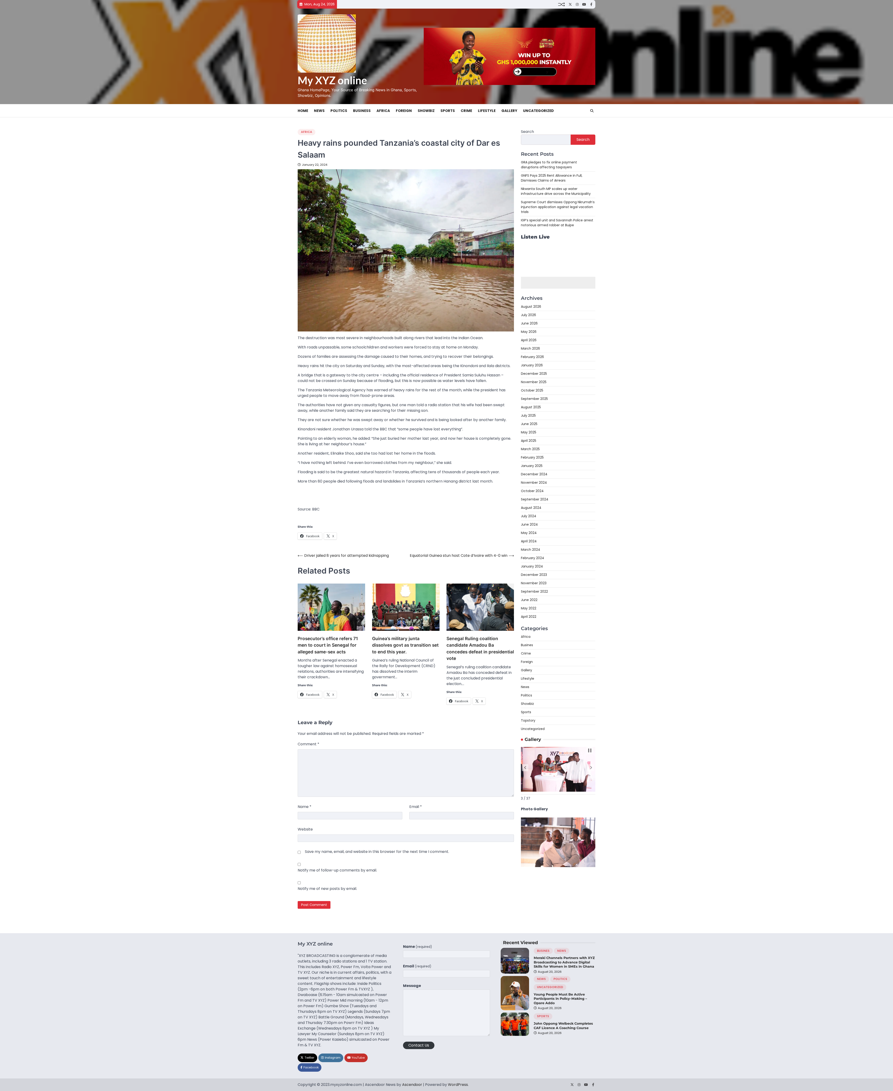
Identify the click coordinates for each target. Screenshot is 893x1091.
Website (305, 829)
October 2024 (532, 491)
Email (415, 806)
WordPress (458, 1084)
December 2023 (534, 574)
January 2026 (532, 365)
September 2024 (534, 499)
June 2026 (529, 323)
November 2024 (534, 482)
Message (412, 985)
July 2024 (528, 516)
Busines (527, 645)
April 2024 (529, 541)
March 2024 (530, 549)
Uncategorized (538, 110)
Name (304, 806)
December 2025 (534, 373)
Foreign (404, 110)
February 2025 (532, 457)
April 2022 (528, 616)
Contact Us (418, 1045)
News (319, 110)
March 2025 (530, 449)
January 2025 (532, 465)
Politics (338, 110)
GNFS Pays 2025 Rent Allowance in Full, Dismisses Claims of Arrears (551, 178)
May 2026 (528, 331)
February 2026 (532, 357)
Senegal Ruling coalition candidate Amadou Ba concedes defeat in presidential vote (480, 648)
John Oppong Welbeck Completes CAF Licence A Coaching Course (563, 1025)
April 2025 (528, 440)
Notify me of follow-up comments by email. (337, 870)
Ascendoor (412, 1084)
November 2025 (533, 382)
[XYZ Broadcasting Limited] (558, 865)
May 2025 (528, 432)
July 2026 (528, 315)
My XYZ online (332, 80)
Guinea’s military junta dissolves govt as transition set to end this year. (405, 645)
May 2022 (528, 608)
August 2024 (531, 507)
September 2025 (534, 398)
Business (362, 110)
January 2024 (532, 566)
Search (527, 131)
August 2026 (531, 306)
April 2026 (528, 340)
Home (303, 110)
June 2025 (529, 424)
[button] (525, 767)
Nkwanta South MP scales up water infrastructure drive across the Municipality (556, 191)
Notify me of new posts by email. (327, 888)
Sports (447, 110)
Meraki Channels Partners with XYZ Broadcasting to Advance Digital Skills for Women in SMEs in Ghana (564, 962)
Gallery (509, 110)
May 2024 (529, 532)
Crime (466, 110)
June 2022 (529, 600)
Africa (383, 110)
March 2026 (530, 348)
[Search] (591, 110)
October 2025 (532, 390)
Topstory (528, 720)
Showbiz (426, 110)
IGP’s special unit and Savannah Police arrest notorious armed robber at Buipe (557, 222)
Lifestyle (487, 110)
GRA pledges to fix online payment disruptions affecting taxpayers (549, 164)
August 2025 (531, 407)
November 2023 (533, 583)
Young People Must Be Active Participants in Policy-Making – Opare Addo (560, 998)
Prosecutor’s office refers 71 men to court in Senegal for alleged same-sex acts (328, 645)
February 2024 (532, 558)
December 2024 (534, 474)
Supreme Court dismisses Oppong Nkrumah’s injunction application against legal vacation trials (558, 207)
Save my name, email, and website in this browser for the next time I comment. (377, 851)
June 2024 (529, 524)
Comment (308, 744)
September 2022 (534, 591)
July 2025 (528, 415)
